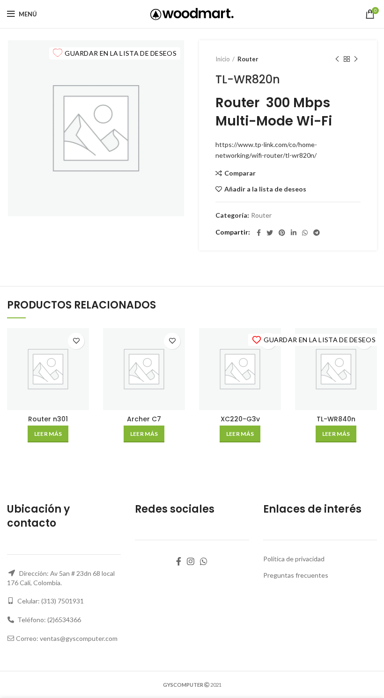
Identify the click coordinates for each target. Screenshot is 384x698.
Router (247, 59)
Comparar (240, 173)
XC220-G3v (240, 419)
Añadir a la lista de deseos (265, 189)
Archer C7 (144, 419)
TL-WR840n (336, 419)
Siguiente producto (356, 59)
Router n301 (48, 419)
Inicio (222, 59)
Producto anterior (337, 59)
